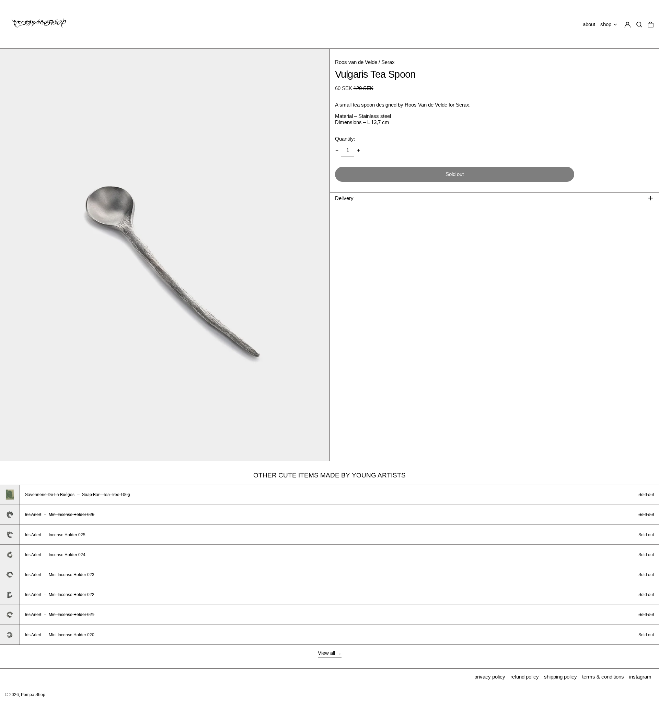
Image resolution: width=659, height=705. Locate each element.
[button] (650, 24)
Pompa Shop (33, 694)
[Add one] (358, 150)
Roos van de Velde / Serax (365, 62)
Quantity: (345, 139)
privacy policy (489, 677)
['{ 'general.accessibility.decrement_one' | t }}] (336, 150)
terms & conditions (603, 677)
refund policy (524, 677)
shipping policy (560, 677)
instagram (640, 677)
